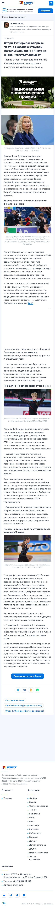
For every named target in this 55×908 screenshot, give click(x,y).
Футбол (33, 798)
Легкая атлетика (37, 845)
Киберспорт (35, 833)
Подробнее (45, 11)
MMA (31, 817)
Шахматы (33, 829)
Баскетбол (34, 814)
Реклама (7, 798)
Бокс (31, 821)
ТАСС (30, 303)
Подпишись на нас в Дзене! (27, 676)
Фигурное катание (17, 17)
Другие (32, 849)
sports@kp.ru (16, 885)
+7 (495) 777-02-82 (22, 881)
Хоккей (32, 802)
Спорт (4, 17)
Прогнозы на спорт (38, 852)
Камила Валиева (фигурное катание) (23, 705)
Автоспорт (34, 825)
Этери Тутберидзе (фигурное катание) (24, 711)
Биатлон (33, 837)
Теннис (33, 810)
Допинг (32, 841)
